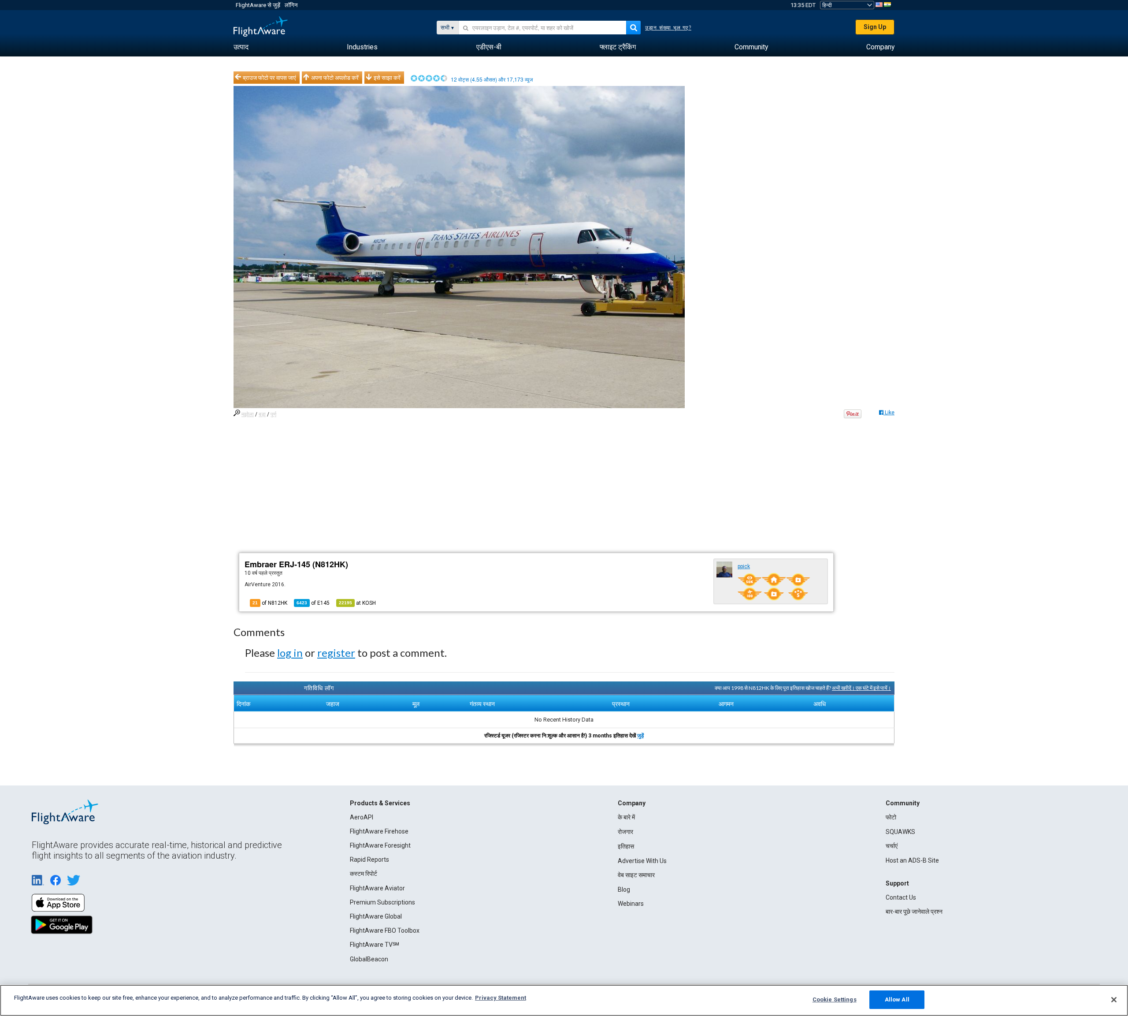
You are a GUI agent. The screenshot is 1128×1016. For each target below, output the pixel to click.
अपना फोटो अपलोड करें (335, 77)
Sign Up (875, 26)
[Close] (1114, 999)
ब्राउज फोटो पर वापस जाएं (269, 77)
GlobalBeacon (369, 959)
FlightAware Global (376, 916)
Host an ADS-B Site (912, 860)
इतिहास (626, 846)
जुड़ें (640, 736)
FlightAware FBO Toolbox (384, 930)
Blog (624, 889)
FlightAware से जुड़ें (258, 5)
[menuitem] (241, 47)
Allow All (897, 999)
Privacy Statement (500, 997)
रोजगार (625, 831)
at (357, 603)
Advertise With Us (642, 860)
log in (290, 652)
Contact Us (901, 897)
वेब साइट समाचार (636, 874)
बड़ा (262, 414)
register (336, 652)
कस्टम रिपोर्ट (363, 873)
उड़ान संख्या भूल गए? (668, 28)
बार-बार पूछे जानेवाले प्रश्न (914, 911)
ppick (744, 566)
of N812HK (269, 603)
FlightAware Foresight (380, 845)
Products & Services (380, 803)
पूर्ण (273, 414)
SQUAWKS (900, 831)
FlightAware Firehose (379, 831)
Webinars (631, 903)
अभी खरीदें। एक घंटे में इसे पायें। (861, 688)
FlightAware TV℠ (374, 944)
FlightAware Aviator (377, 888)
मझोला (247, 414)
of (313, 603)
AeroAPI (361, 817)
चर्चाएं (892, 845)
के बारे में (626, 817)
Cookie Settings (835, 999)
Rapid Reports (369, 859)
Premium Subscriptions (382, 902)
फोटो (891, 817)
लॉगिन (291, 5)
